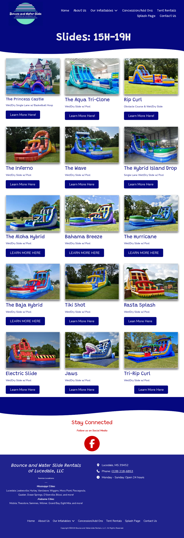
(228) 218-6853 (122, 471)
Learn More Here (22, 184)
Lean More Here (140, 321)
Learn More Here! (23, 115)
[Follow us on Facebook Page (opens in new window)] (92, 443)
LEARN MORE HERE (25, 253)
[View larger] (33, 76)
